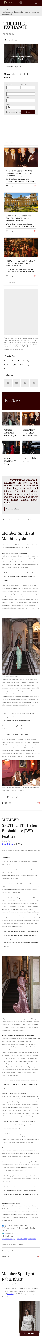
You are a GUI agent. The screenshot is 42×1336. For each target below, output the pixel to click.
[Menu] (36, 3)
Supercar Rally (31, 361)
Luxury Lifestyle (9, 361)
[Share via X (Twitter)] (7, 797)
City (8, 91)
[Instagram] (34, 383)
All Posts (3, 519)
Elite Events (21, 361)
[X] (16, 383)
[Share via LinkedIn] (12, 797)
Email (8, 97)
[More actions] (39, 528)
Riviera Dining (24, 365)
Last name (24, 84)
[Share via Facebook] (3, 797)
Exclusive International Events (24, 519)
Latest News (12, 519)
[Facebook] (8, 383)
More (36, 519)
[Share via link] (17, 797)
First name (9, 84)
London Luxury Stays (11, 365)
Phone (8, 104)
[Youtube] (25, 383)
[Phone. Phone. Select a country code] (10, 107)
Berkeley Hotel (9, 369)
